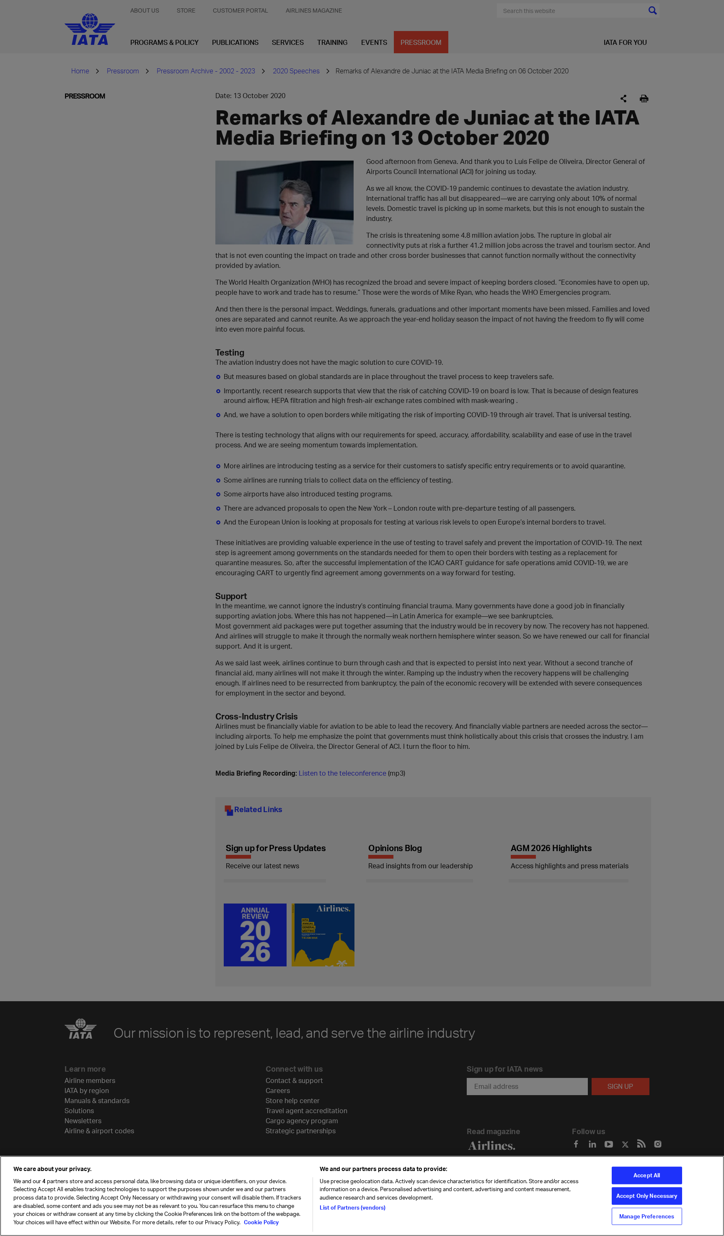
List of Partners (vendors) (352, 1207)
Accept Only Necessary (646, 1195)
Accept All (647, 1175)
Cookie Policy (261, 1221)
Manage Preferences (646, 1216)
